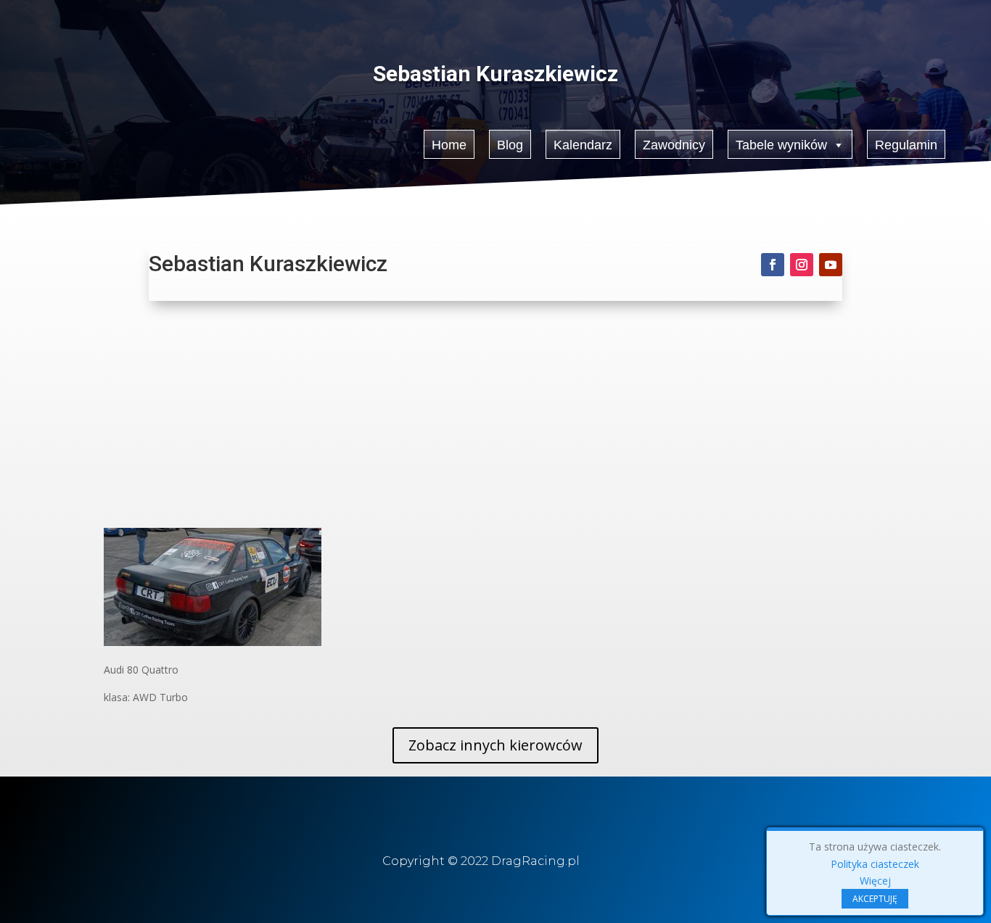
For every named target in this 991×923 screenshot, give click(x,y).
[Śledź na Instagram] (801, 264)
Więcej (875, 880)
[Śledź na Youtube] (830, 264)
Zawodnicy (674, 145)
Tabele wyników (781, 145)
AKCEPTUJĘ (874, 899)
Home (449, 145)
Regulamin (906, 145)
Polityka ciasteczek (875, 864)
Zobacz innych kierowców (495, 745)
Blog (510, 145)
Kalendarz (583, 145)
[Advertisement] (495, 419)
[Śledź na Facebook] (772, 264)
